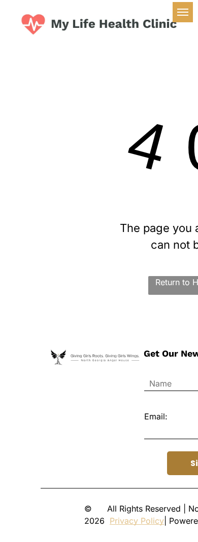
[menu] (183, 12)
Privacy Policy (137, 521)
